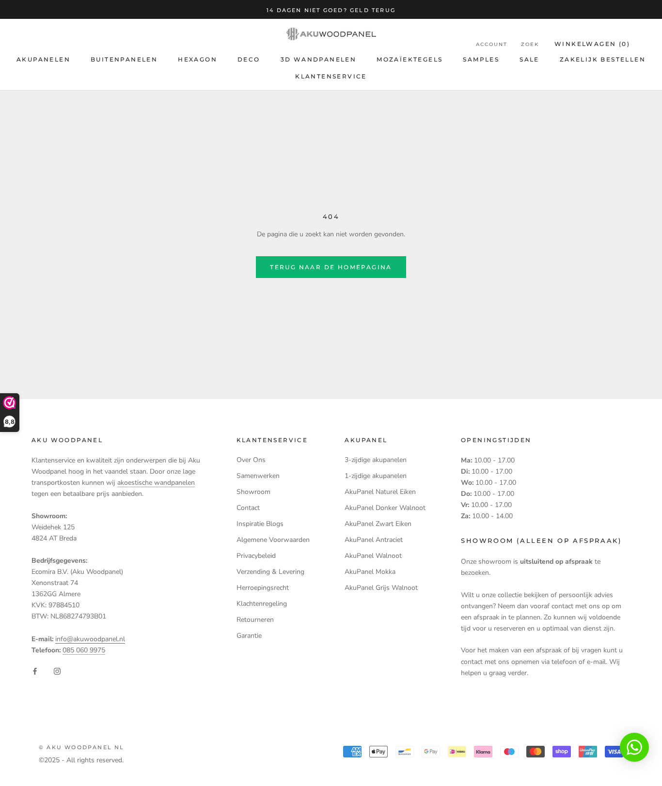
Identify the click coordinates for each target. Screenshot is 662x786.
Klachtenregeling (261, 603)
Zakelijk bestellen (603, 59)
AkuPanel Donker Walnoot (385, 507)
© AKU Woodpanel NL (82, 747)
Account (491, 44)
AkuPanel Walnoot (373, 555)
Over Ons (251, 459)
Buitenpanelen (124, 59)
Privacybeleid (256, 555)
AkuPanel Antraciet (374, 539)
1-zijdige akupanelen (376, 475)
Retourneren (255, 619)
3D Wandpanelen (319, 59)
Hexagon (197, 59)
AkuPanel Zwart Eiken (378, 523)
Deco (248, 59)
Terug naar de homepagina (331, 267)
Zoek (530, 44)
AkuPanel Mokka (370, 571)
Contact (248, 507)
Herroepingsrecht (262, 587)
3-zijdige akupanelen (376, 459)
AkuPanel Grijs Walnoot (381, 587)
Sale (529, 59)
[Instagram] (57, 671)
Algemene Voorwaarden (273, 539)
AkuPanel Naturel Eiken (380, 491)
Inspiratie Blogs (260, 523)
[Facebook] (35, 671)
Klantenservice (331, 76)
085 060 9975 (84, 650)
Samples (481, 59)
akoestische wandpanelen (156, 482)
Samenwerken (258, 475)
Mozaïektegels (409, 59)
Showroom (253, 491)
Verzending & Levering (270, 571)
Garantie (249, 635)
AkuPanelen (43, 59)
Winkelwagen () (592, 43)
